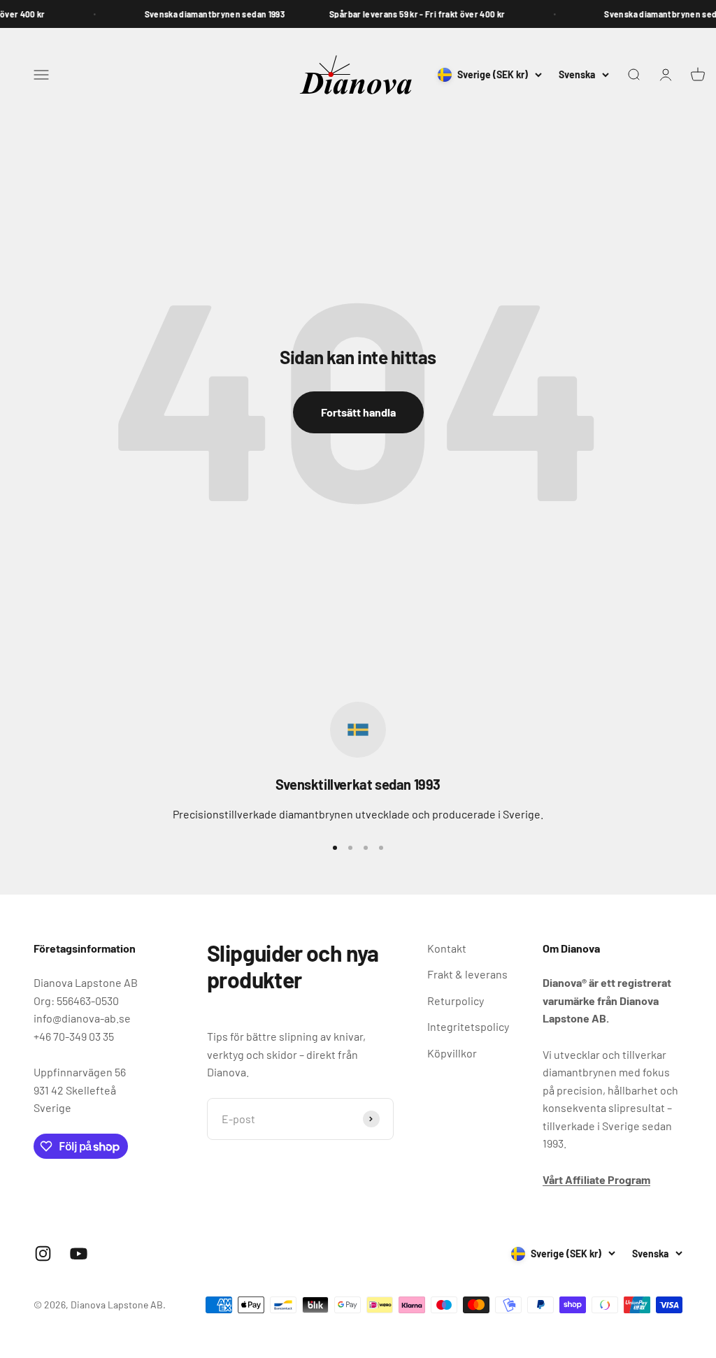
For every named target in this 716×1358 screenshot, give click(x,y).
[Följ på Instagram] (43, 1253)
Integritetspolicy (468, 1026)
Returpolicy (455, 1000)
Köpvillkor (452, 1053)
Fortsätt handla (358, 412)
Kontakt (446, 948)
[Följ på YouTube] (78, 1253)
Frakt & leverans (467, 974)
